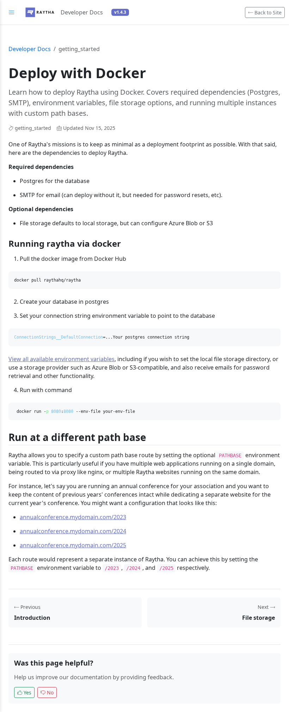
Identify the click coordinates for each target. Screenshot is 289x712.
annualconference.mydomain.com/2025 (73, 545)
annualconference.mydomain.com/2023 (73, 517)
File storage (258, 618)
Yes (27, 692)
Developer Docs (29, 49)
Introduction (32, 618)
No (50, 692)
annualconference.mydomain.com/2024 (73, 531)
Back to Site (267, 12)
